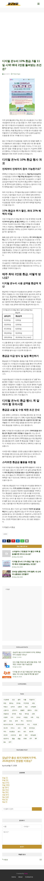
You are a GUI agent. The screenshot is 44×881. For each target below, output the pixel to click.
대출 (24, 700)
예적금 (27, 714)
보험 (33, 703)
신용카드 (6, 710)
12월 (6, 785)
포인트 (5, 735)
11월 (5, 783)
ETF (31, 739)
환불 (13, 739)
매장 (4, 703)
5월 (5, 797)
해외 (26, 735)
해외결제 (33, 735)
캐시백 (5, 728)
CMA (25, 739)
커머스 (13, 728)
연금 (36, 710)
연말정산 (6, 714)
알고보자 (7, 74)
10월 (5, 778)
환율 (19, 739)
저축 (32, 717)
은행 (33, 714)
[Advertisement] (22, 35)
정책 (16, 721)
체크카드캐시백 (8, 724)
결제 (19, 700)
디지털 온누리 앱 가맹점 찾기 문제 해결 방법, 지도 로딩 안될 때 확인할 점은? (27, 673)
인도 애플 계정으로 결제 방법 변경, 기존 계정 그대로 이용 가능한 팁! (27, 663)
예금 (20, 714)
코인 (19, 728)
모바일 (18, 703)
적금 (37, 717)
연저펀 (14, 714)
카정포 (35, 724)
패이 (19, 731)
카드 (28, 724)
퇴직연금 (32, 728)
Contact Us (29, 877)
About (20, 877)
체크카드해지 (20, 724)
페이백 (31, 731)
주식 (22, 721)
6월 (5, 799)
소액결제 (33, 707)
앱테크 (30, 710)
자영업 (25, 717)
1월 (5, 787)
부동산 (5, 707)
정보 (10, 721)
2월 (5, 790)
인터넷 (18, 717)
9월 (4, 802)
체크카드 (29, 721)
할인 (20, 735)
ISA (4, 742)
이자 (12, 717)
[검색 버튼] (37, 809)
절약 (4, 721)
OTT (10, 742)
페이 (24, 731)
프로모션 (13, 735)
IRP (36, 739)
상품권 (5, 534)
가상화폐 (6, 700)
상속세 (13, 707)
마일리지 (32, 700)
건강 (13, 700)
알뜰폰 (22, 710)
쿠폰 (24, 728)
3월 (5, 792)
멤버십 (11, 703)
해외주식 (6, 739)
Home (14, 877)
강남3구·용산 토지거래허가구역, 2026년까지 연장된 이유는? (27, 653)
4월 (5, 795)
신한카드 (14, 710)
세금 (26, 707)
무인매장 (26, 703)
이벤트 (5, 717)
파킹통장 (12, 731)
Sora (26, 873)
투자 (4, 731)
